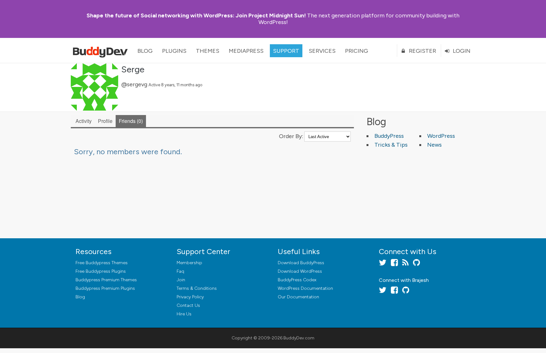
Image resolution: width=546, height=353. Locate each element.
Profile (105, 121)
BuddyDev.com (298, 338)
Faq (180, 271)
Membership (189, 262)
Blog (145, 50)
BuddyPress (389, 135)
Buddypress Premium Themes (106, 280)
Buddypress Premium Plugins (105, 288)
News (434, 144)
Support (286, 50)
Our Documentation (298, 297)
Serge (132, 69)
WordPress (441, 135)
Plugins (174, 50)
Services (322, 50)
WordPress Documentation (305, 288)
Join (181, 280)
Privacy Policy (190, 297)
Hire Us (184, 314)
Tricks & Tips (391, 144)
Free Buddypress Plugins (101, 271)
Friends (130, 121)
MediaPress (246, 50)
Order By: (291, 136)
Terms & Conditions (197, 288)
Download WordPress (300, 271)
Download (301, 262)
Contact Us (188, 305)
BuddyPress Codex (297, 280)
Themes (207, 50)
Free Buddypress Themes (102, 262)
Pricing (356, 50)
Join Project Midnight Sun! (196, 15)
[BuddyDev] (101, 50)
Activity (84, 121)
